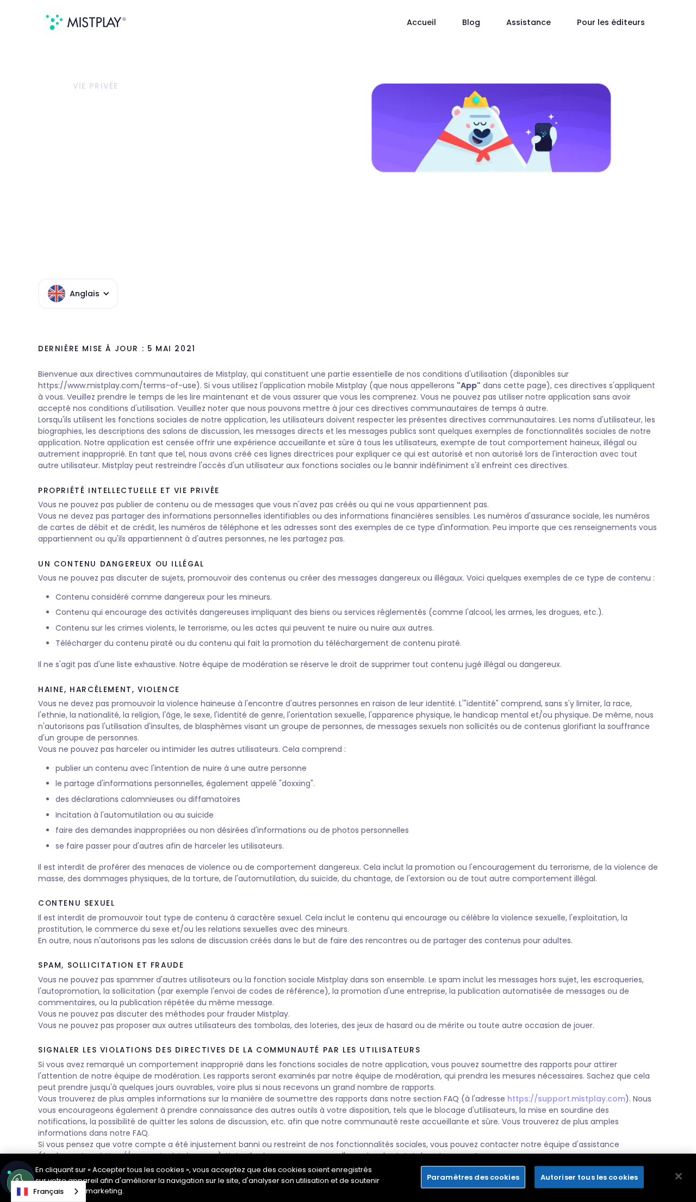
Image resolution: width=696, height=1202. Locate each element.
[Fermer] (679, 1176)
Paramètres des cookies (473, 1177)
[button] (78, 293)
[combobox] (48, 1191)
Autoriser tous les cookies (589, 1177)
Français (48, 1191)
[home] (86, 22)
